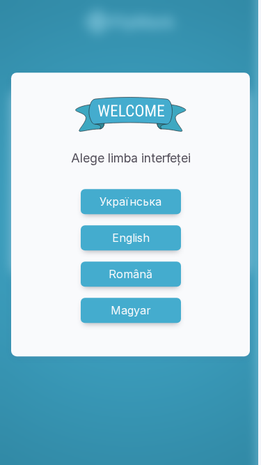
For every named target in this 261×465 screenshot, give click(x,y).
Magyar (131, 310)
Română (130, 274)
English (131, 238)
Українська (130, 201)
